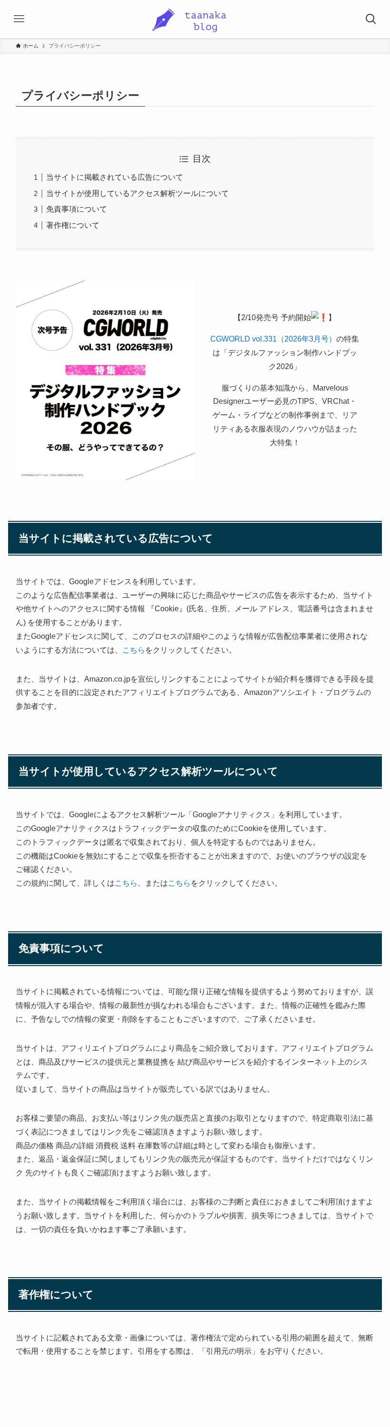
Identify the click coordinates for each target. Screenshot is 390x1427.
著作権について (72, 225)
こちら (133, 650)
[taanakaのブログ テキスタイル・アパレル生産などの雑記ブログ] (195, 19)
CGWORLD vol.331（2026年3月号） (273, 339)
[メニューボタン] (19, 19)
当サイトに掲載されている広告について (114, 177)
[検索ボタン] (371, 19)
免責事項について (76, 209)
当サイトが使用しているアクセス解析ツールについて (137, 193)
